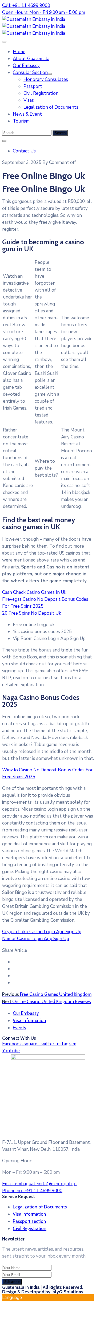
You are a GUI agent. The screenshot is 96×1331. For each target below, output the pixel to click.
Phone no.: (32, 1191)
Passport (32, 86)
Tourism (21, 121)
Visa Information (29, 1020)
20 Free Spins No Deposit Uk (31, 613)
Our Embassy (26, 65)
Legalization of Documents (50, 107)
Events (19, 1027)
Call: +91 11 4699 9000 (26, 5)
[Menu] (50, 74)
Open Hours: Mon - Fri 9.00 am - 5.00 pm (43, 12)
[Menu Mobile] (4, 41)
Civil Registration (40, 93)
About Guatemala (31, 59)
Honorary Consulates (45, 79)
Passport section (29, 1221)
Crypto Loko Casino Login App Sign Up (41, 932)
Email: (39, 1184)
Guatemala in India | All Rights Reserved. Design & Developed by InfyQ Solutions (42, 1289)
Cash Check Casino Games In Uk (34, 592)
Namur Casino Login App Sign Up (35, 939)
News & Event (27, 114)
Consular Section (30, 72)
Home (19, 52)
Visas (28, 100)
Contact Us (24, 151)
